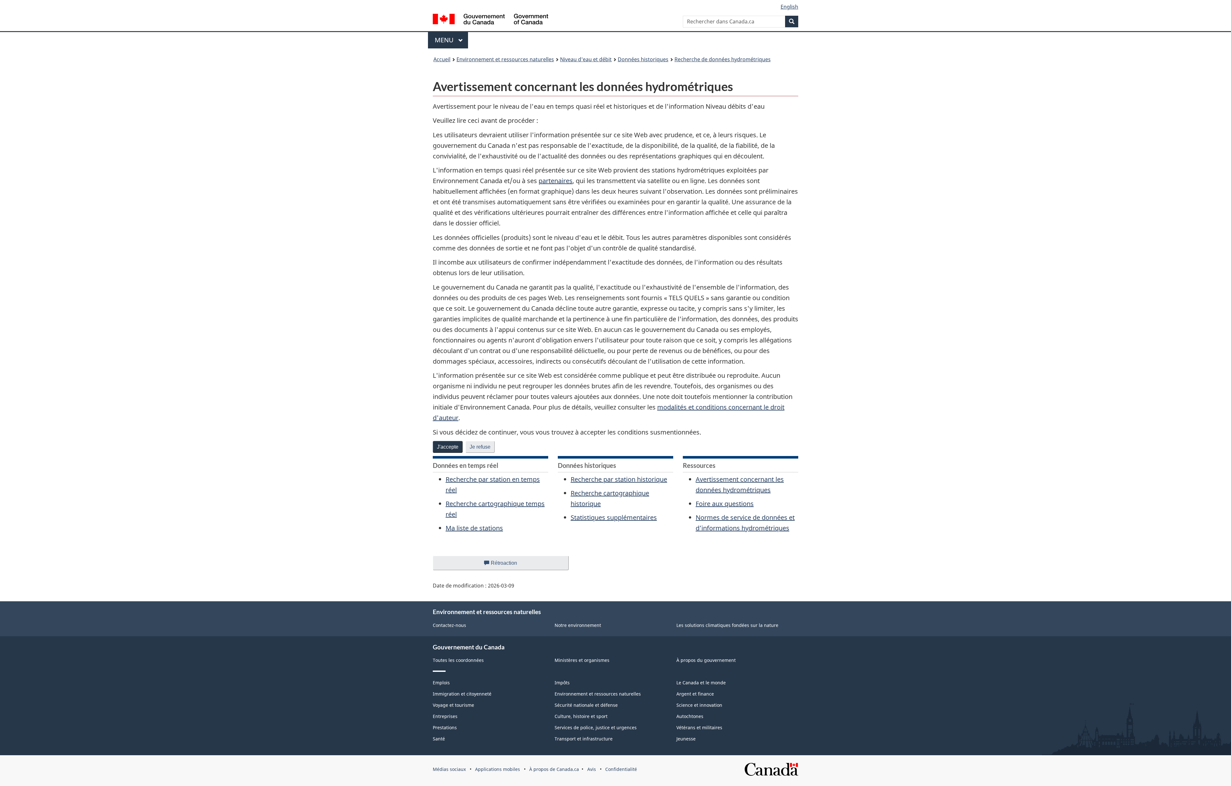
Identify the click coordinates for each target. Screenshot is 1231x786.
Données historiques (643, 59)
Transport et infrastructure (584, 739)
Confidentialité (621, 769)
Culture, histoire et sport (581, 716)
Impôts (562, 683)
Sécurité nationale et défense (586, 705)
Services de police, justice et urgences (596, 727)
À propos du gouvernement (706, 660)
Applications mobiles (497, 769)
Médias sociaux (449, 769)
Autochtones (689, 716)
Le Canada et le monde (701, 683)
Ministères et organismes (582, 660)
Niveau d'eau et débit (586, 59)
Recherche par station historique (619, 479)
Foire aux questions (725, 503)
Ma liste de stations (474, 528)
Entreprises (445, 716)
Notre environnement (578, 625)
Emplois (441, 683)
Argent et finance (695, 694)
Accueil (441, 59)
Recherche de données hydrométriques (722, 59)
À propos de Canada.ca (554, 769)
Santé (439, 739)
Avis (591, 769)
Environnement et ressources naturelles (505, 59)
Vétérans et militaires (699, 727)
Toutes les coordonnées (458, 660)
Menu (451, 40)
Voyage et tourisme (453, 705)
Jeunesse (686, 739)
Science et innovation (699, 705)
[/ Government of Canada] (490, 20)
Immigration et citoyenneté (462, 694)
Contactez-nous (449, 625)
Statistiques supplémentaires (614, 517)
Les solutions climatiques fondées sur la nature (727, 625)
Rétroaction (509, 565)
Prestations (445, 727)
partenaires (556, 180)
